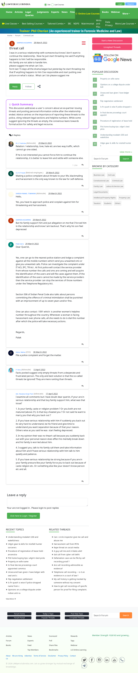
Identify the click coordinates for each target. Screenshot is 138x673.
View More (10, 599)
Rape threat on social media (66, 547)
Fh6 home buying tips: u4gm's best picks (26, 558)
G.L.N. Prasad (20, 173)
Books (105, 12)
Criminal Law (117, 180)
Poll (50, 640)
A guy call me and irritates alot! (68, 551)
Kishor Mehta (20, 352)
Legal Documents (101, 192)
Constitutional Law (101, 180)
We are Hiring (17, 656)
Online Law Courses (89, 13)
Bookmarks (53, 650)
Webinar (115, 12)
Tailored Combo (55, 23)
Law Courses (59, 5)
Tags (72, 640)
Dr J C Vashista (21, 143)
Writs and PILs (98, 23)
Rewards (74, 636)
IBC (69, 23)
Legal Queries (29, 14)
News (65, 12)
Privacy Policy (63, 656)
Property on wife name (18, 561)
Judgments (43, 12)
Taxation (97, 203)
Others (117, 203)
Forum (8, 640)
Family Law (98, 186)
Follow (28, 86)
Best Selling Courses (32, 23)
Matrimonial (87, 23)
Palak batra (20, 244)
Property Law (124, 197)
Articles (19, 12)
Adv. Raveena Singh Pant (24, 394)
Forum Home (19, 614)
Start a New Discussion (112, 40)
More (125, 13)
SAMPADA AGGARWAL (24, 43)
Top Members (33, 650)
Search (126, 158)
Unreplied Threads (112, 47)
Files (72, 12)
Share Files (53, 645)
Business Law (99, 175)
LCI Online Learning (78, 650)
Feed (29, 645)
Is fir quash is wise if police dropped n (116, 107)
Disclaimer (52, 656)
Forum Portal (19, 617)
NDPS (76, 23)
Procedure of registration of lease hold (116, 121)
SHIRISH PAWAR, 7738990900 (26, 193)
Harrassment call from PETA (66, 544)
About (8, 656)
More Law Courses (124, 23)
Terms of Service (40, 656)
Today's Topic (48, 614)
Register (130, 4)
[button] (84, 43)
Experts (55, 12)
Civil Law (111, 175)
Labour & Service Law (114, 186)
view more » (126, 151)
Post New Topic (77, 614)
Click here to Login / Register (23, 515)
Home (9, 12)
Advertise (28, 656)
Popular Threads (48, 617)
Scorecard (53, 636)
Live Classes (11, 23)
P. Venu (18, 370)
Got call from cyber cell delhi (67, 554)
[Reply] (82, 165)
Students (107, 203)
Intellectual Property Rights (105, 197)
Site (49, 5)
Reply (15, 86)
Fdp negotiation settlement (20, 579)
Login (120, 4)
